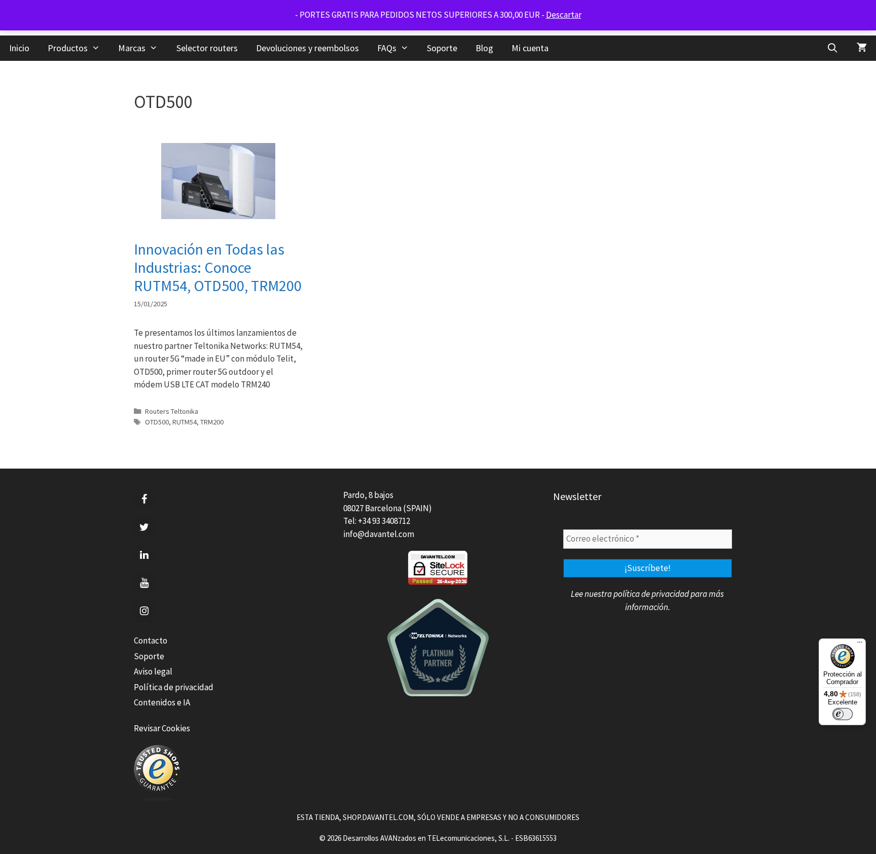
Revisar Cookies (162, 728)
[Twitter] (144, 527)
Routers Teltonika (171, 411)
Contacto (150, 640)
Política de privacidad (173, 687)
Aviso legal (153, 671)
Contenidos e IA (162, 702)
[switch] (842, 714)
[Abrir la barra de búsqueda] (833, 48)
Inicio (19, 48)
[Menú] (860, 644)
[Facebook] (144, 499)
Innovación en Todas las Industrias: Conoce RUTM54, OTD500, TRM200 (218, 267)
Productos (68, 48)
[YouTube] (144, 583)
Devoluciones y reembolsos (307, 48)
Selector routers (207, 48)
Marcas (131, 48)
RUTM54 (184, 421)
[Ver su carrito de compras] (862, 48)
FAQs (386, 48)
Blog (484, 48)
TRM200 (212, 421)
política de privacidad (651, 593)
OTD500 (157, 421)
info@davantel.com (378, 534)
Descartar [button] (563, 14)
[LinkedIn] (144, 555)
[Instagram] (144, 611)
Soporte (442, 48)
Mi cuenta (530, 48)
